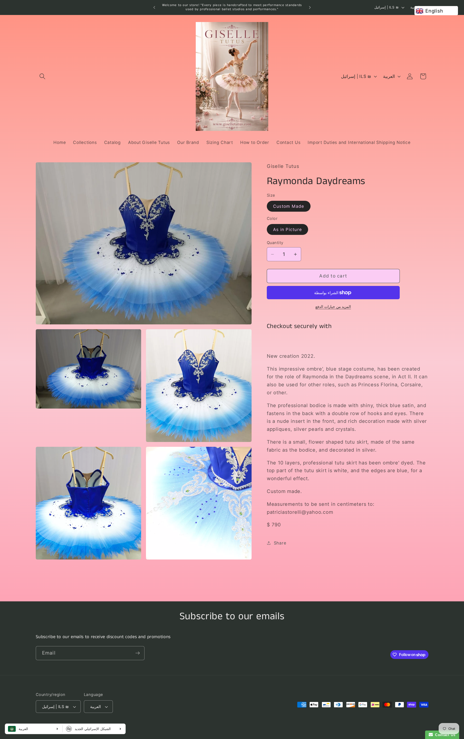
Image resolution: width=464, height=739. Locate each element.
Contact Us (444, 735)
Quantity (275, 242)
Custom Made (288, 206)
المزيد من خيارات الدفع (333, 306)
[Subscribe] (137, 653)
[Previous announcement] (154, 7)
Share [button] (280, 542)
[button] (42, 76)
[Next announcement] (309, 7)
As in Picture (287, 229)
